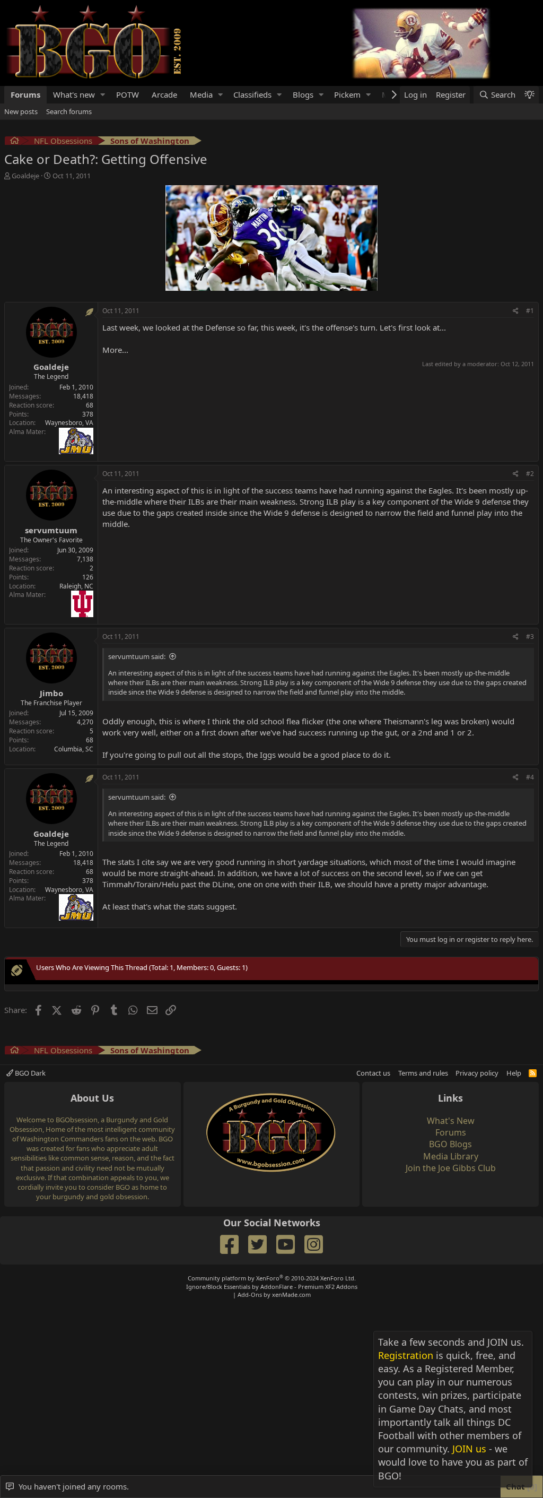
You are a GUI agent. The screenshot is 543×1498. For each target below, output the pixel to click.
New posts (21, 111)
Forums (25, 94)
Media (201, 94)
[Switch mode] (529, 94)
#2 (530, 473)
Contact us (373, 1073)
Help (513, 1073)
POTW (127, 94)
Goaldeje (25, 175)
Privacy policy (477, 1073)
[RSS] (533, 1073)
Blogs (303, 94)
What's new (74, 94)
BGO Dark (29, 1073)
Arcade (164, 94)
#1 (530, 310)
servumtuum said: (136, 656)
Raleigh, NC (76, 586)
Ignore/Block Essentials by (271, 1287)
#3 (530, 636)
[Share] (515, 311)
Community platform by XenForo (272, 1278)
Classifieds (252, 94)
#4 (530, 777)
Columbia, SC (73, 749)
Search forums (69, 111)
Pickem (347, 94)
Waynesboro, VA (69, 422)
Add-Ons (250, 1294)
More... (115, 349)
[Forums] (14, 142)
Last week (120, 327)
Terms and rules (423, 1073)
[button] (103, 94)
